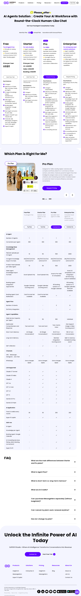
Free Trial (72, 2)
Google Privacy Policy (23, 592)
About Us (57, 3)
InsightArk (16, 571)
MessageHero (43, 574)
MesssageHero (17, 574)
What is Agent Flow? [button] (39, 472)
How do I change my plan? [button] (41, 519)
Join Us (67, 574)
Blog (53, 571)
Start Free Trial (47, 554)
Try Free (29, 227)
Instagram (8, 227)
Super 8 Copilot (17, 577)
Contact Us (64, 2)
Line (6, 221)
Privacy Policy (7, 592)
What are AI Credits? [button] (39, 490)
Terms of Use (14, 592)
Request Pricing (52, 188)
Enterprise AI (30, 571)
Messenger (8, 224)
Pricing (39, 3)
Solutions (30, 3)
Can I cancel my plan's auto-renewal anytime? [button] (50, 510)
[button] (66, 195)
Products (21, 3)
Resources (48, 3)
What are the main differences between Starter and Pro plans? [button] (50, 462)
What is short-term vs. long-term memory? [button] (48, 481)
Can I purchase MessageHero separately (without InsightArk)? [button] (51, 500)
